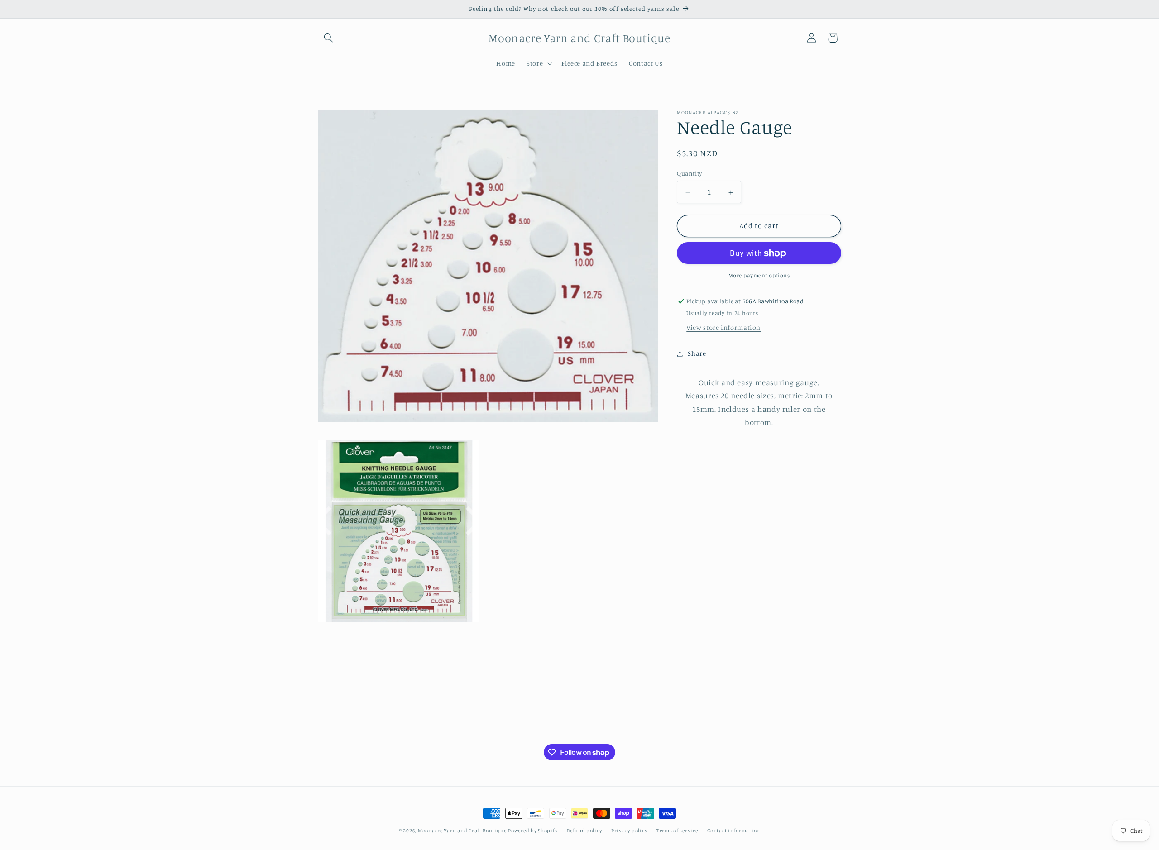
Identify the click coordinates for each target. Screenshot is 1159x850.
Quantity (689, 173)
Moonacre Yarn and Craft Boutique (462, 830)
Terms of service (677, 830)
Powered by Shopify (532, 830)
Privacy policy (629, 830)
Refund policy (584, 830)
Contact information (733, 830)
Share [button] (697, 354)
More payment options (759, 275)
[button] (328, 38)
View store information (723, 328)
